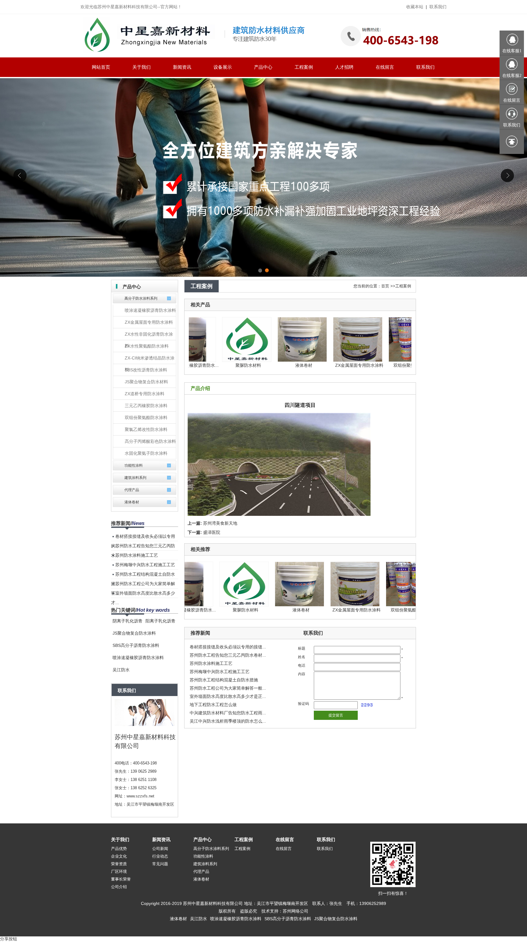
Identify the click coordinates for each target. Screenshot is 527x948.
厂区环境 (119, 871)
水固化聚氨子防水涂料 (146, 453)
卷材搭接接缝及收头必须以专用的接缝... (228, 646)
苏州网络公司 (295, 911)
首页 (385, 286)
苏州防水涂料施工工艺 (136, 555)
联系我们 (437, 6)
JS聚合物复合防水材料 (146, 381)
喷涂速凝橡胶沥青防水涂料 (150, 310)
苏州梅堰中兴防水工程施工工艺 (145, 564)
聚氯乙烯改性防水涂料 (146, 429)
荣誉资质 (119, 864)
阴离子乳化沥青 (127, 620)
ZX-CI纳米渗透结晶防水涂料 (149, 360)
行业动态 (160, 856)
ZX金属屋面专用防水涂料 (149, 322)
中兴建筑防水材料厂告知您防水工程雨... (228, 712)
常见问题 (160, 864)
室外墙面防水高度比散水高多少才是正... (228, 696)
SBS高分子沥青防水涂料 (136, 645)
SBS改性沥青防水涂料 (146, 369)
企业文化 (119, 856)
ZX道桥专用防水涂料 (144, 393)
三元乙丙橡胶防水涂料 (146, 405)
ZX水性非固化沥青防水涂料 (149, 336)
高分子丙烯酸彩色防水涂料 (150, 441)
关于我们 (120, 839)
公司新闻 (160, 848)
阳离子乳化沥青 (160, 620)
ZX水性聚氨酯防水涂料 (147, 346)
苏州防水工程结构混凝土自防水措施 (224, 679)
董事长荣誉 (121, 879)
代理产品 (131, 490)
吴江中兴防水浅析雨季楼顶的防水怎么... (228, 721)
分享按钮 (8, 938)
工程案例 (403, 286)
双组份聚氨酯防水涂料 (146, 417)
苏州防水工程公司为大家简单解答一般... (228, 688)
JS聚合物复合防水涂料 (134, 633)
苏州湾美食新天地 (220, 523)
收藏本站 (414, 6)
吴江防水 (121, 669)
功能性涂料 (133, 465)
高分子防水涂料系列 (140, 298)
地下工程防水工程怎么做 (213, 704)
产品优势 (119, 848)
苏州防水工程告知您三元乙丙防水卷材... (228, 655)
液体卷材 (131, 502)
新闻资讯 (161, 839)
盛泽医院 (211, 532)
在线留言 (285, 839)
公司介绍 (119, 886)
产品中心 (202, 839)
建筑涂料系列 (135, 478)
